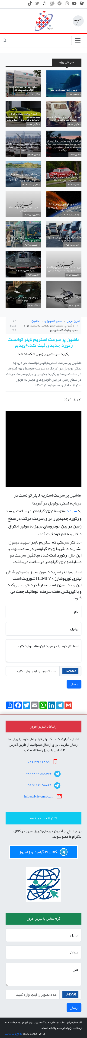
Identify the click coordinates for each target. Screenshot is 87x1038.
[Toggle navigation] (77, 40)
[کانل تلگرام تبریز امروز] (43, 852)
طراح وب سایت (13, 1034)
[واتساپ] (52, 4)
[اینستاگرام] (66, 4)
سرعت (71, 510)
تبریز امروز (73, 321)
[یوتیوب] (74, 4)
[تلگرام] (59, 4)
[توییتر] (37, 4)
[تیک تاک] (29, 4)
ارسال (74, 684)
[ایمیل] (44, 4)
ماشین (35, 321)
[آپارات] (81, 4)
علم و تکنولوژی (53, 321)
